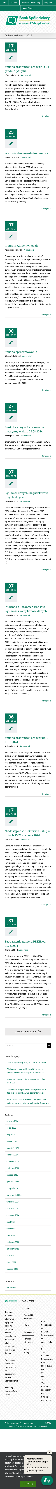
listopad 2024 (12, 1188)
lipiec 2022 (11, 1262)
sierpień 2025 (12, 1155)
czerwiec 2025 (13, 1161)
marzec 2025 (12, 1175)
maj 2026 (11, 1134)
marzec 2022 (12, 1269)
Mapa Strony (26, 1351)
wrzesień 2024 (13, 1202)
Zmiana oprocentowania (21, 352)
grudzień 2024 (13, 1181)
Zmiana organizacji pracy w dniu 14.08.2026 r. (26, 1062)
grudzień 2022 (13, 1249)
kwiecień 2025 (13, 1168)
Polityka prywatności (13, 1423)
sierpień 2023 (12, 1235)
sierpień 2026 (12, 1121)
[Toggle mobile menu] (49, 28)
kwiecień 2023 (13, 1242)
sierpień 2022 (12, 1255)
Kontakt (27, 1308)
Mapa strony (29, 1423)
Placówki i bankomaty (28, 1317)
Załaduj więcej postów (28, 1031)
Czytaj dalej (46, 116)
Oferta (26, 1325)
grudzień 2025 (13, 1148)
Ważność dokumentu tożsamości (26, 153)
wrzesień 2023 (13, 1228)
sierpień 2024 (12, 1208)
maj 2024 (11, 1222)
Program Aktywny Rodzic (21, 245)
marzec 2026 (12, 1141)
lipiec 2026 (11, 1128)
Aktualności (26, 75)
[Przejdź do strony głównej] (4, 2)
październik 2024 (14, 1195)
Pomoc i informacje (28, 1340)
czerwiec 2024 (13, 1215)
